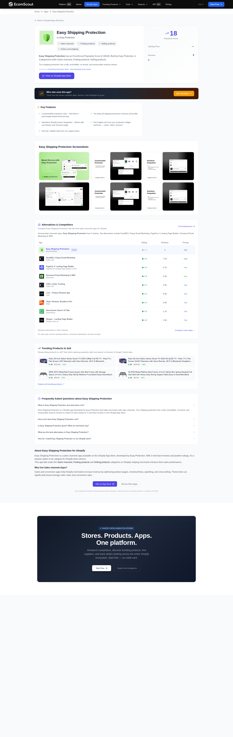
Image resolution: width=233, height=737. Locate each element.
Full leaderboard (185, 226)
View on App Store (103, 484)
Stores (79, 4)
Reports (141, 4)
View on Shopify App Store (58, 76)
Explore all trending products (50, 384)
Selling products (108, 44)
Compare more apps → (185, 330)
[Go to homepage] (21, 4)
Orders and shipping (69, 49)
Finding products (87, 44)
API (156, 4)
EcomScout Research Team (58, 69)
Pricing (168, 4)
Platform (64, 4)
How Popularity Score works (80, 69)
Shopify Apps (91, 4)
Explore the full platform (127, 568)
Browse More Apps (129, 484)
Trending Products (110, 4)
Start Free (214, 4)
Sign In (200, 4)
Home (37, 12)
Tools (128, 4)
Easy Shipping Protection (63, 12)
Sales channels (67, 44)
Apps (46, 12)
